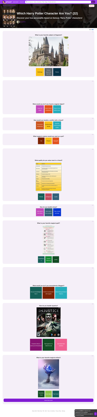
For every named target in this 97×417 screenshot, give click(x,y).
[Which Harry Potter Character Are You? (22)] (9, 18)
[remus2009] (18, 22)
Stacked (91, 29)
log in (93, 2)
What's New (39, 411)
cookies (81, 410)
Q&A (46, 411)
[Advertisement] (48, 92)
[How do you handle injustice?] (48, 322)
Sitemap (63, 411)
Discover (15, 2)
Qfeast (34, 411)
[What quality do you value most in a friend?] (48, 177)
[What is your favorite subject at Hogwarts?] (48, 51)
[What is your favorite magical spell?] (48, 240)
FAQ (43, 411)
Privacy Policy (58, 411)
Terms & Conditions (51, 411)
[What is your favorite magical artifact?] (48, 374)
